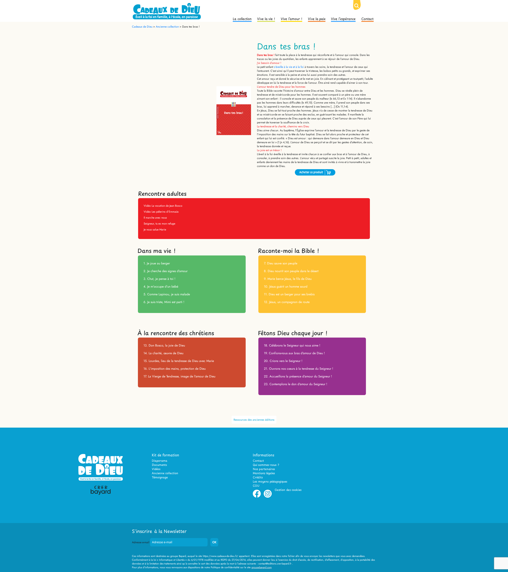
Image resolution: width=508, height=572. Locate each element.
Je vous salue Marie (155, 229)
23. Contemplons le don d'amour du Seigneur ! (295, 384)
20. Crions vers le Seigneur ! (283, 361)
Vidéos (156, 469)
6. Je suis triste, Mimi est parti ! (163, 302)
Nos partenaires (264, 469)
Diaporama (159, 461)
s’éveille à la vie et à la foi (289, 67)
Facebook (257, 497)
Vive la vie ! (266, 18)
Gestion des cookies (288, 490)
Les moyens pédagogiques (270, 481)
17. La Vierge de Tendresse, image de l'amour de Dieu (179, 376)
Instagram (268, 497)
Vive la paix (316, 18)
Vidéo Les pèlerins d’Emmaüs (161, 212)
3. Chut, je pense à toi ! (159, 278)
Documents (159, 465)
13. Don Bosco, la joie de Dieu (164, 345)
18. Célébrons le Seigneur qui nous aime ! (292, 345)
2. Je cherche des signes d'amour (165, 271)
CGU (256, 486)
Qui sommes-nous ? (266, 465)
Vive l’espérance (343, 18)
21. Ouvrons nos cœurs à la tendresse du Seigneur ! (298, 368)
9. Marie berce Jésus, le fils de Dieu (288, 278)
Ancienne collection (165, 473)
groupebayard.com (261, 567)
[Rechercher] (360, 9)
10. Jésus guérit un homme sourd (285, 286)
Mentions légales (264, 473)
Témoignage (160, 477)
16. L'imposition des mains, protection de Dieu (174, 368)
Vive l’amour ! (291, 18)
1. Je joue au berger (156, 263)
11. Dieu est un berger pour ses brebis (289, 294)
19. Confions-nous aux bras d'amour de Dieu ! (294, 353)
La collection (242, 18)
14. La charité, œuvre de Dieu (163, 353)
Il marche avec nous (155, 218)
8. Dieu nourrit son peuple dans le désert (291, 271)
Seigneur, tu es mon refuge (159, 224)
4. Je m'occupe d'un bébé (160, 286)
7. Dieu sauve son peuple (280, 263)
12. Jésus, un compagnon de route (287, 302)
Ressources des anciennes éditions (254, 420)
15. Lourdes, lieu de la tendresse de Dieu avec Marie (178, 361)
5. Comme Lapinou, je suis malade (166, 294)
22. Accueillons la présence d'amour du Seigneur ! (298, 376)
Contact (367, 18)
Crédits (258, 477)
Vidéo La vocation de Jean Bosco (163, 206)
